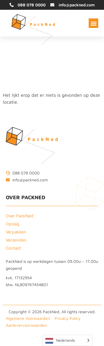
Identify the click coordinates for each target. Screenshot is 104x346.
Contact (13, 248)
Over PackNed (20, 215)
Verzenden (16, 239)
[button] (93, 23)
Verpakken (16, 231)
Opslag (12, 223)
